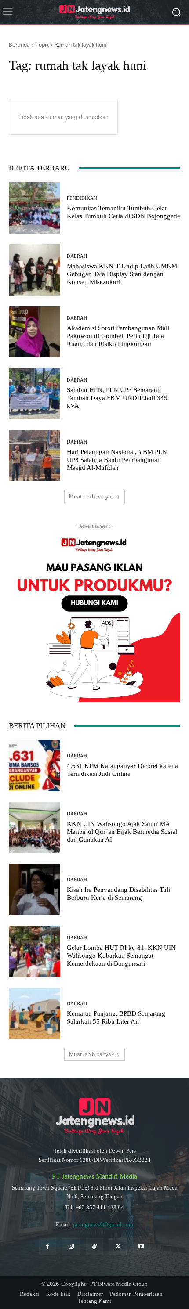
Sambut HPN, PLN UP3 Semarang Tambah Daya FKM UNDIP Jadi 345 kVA (117, 397)
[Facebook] (47, 1246)
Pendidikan (82, 198)
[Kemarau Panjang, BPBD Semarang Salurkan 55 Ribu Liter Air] (34, 1013)
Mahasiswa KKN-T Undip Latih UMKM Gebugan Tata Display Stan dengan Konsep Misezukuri (122, 274)
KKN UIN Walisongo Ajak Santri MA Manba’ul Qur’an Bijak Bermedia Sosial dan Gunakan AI (122, 831)
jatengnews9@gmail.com (103, 1224)
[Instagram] (71, 1246)
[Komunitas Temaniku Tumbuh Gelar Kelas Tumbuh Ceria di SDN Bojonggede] (34, 208)
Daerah (77, 256)
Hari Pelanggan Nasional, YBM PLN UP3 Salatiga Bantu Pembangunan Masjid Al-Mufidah (117, 459)
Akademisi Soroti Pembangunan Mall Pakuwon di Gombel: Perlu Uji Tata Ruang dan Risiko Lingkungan (118, 336)
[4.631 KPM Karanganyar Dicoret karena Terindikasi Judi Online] (34, 765)
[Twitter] (118, 1246)
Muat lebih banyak (91, 496)
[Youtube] (141, 1246)
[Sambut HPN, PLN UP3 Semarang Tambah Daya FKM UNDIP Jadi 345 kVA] (34, 393)
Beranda (19, 44)
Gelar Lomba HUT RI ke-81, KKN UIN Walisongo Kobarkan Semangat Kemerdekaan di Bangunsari (121, 955)
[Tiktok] (94, 1246)
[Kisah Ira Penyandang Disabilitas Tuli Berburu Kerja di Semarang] (34, 889)
